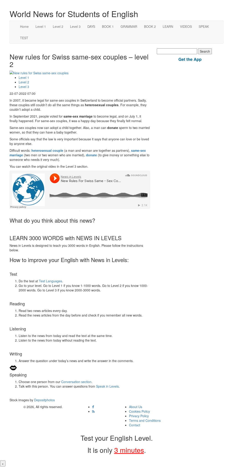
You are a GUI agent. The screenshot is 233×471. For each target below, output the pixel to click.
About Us (135, 406)
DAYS (91, 26)
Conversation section (76, 381)
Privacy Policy (139, 416)
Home (24, 26)
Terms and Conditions (145, 420)
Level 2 (58, 26)
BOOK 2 (150, 26)
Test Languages (50, 281)
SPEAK (204, 26)
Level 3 (75, 26)
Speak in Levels (107, 386)
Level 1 (40, 26)
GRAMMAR (129, 26)
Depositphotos (44, 400)
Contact (134, 425)
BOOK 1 (108, 26)
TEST (24, 38)
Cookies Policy (139, 411)
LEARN (168, 26)
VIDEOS (186, 26)
